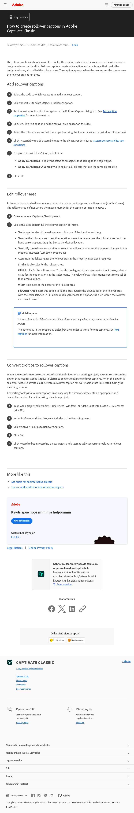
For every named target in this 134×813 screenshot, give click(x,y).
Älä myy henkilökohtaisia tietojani (103, 802)
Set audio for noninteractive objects (32, 481)
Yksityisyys (52, 802)
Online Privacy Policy (41, 547)
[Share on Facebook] (51, 611)
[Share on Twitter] (62, 611)
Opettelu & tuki (22, 676)
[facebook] (33, 795)
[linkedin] (51, 795)
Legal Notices (15, 547)
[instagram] (39, 795)
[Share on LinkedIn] (72, 611)
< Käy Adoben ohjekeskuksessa (29, 668)
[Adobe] (17, 5)
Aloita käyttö (21, 680)
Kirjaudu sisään (121, 4)
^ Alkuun (126, 661)
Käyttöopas (21, 684)
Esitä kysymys (22, 722)
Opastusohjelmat (23, 689)
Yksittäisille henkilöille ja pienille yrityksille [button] (28, 745)
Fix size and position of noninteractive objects (38, 487)
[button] (106, 5)
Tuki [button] (8, 768)
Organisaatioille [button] (14, 760)
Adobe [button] (9, 776)
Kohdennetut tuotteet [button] (17, 783)
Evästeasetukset (79, 802)
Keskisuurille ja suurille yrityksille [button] (23, 752)
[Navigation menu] (5, 5)
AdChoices (13, 807)
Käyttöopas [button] (21, 17)
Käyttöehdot (64, 802)
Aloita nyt (80, 722)
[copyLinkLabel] (82, 611)
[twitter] (45, 795)
